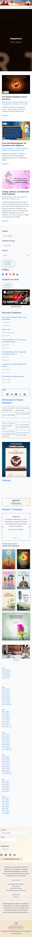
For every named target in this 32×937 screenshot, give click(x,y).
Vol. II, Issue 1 (5, 781)
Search (3, 837)
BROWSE (16, 660)
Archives (5, 846)
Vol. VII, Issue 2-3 (6, 671)
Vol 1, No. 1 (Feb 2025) (8, 423)
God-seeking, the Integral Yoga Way (13, 376)
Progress (9, 102)
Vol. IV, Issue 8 (6, 744)
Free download (23, 587)
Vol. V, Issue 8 (5, 721)
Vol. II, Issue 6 (5, 789)
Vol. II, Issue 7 (5, 791)
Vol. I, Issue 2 (5, 799)
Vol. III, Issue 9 (6, 770)
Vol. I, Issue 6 (5, 806)
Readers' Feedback (12, 509)
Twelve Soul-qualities (19, 197)
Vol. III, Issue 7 (6, 766)
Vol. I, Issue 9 (5, 811)
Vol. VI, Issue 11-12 (7, 704)
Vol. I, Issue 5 (5, 805)
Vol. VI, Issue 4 (6, 694)
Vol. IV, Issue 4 (6, 739)
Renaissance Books (9, 544)
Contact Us (16, 897)
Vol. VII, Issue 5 (6, 674)
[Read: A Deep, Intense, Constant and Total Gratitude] (16, 179)
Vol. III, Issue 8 (6, 768)
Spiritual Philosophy (18, 102)
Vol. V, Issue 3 (5, 714)
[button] (8, 263)
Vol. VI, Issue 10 (6, 702)
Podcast (6, 480)
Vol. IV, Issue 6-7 (6, 742)
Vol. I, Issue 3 (5, 801)
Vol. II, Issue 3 (5, 784)
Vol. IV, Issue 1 (6, 734)
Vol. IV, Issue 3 (6, 737)
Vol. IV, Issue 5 (6, 741)
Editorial (4, 197)
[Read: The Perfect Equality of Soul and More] (16, 84)
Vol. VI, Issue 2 (6, 690)
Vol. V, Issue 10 (6, 725)
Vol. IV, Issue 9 (6, 746)
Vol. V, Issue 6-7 (6, 719)
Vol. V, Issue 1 (5, 711)
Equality (4, 102)
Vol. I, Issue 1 (5, 798)
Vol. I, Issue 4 (5, 803)
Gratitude (9, 197)
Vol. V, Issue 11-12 (6, 726)
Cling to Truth (6, 329)
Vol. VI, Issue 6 (6, 697)
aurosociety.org (16, 933)
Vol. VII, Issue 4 (6, 673)
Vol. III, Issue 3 (6, 759)
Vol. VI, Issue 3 (6, 692)
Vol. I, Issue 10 (6, 813)
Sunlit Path (18, 148)
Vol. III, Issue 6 (6, 765)
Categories (4, 830)
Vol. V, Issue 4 (5, 716)
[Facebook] (1, 855)
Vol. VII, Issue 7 (6, 678)
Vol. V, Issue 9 (5, 723)
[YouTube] (14, 855)
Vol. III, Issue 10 (6, 771)
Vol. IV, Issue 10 (6, 748)
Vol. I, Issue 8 (5, 810)
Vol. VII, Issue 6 (6, 676)
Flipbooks (16, 503)
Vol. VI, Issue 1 (6, 689)
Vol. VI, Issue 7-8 (6, 699)
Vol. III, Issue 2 (6, 758)
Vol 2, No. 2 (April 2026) (23, 408)
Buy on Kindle (23, 606)
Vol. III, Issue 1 (6, 756)
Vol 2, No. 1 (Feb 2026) (8, 408)
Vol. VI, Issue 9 (6, 701)
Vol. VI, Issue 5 (6, 696)
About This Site (16, 880)
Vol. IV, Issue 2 (6, 736)
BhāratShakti (14, 888)
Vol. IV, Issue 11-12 (7, 749)
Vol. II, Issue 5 (5, 788)
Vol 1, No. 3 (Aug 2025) (9, 431)
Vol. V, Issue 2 (5, 713)
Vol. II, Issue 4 (5, 786)
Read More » (5, 116)
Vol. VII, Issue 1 (6, 669)
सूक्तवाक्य (16, 500)
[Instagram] (6, 855)
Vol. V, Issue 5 (5, 718)
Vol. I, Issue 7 (5, 808)
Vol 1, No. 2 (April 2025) (23, 424)
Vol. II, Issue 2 (5, 782)
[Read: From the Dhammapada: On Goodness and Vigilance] (16, 130)
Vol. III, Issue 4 (6, 761)
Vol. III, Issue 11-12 (7, 773)
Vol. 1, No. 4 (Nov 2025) (23, 432)
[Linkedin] (10, 855)
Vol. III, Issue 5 (6, 763)
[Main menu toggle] (30, 7)
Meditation (11, 148)
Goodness (5, 148)
